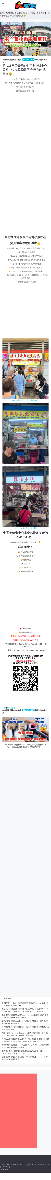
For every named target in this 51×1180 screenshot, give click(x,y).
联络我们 (4, 1169)
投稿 (4, 708)
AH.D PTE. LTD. (18, 1164)
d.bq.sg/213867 (28, 59)
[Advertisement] (25, 119)
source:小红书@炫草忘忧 (25, 528)
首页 (2, 13)
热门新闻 (9, 13)
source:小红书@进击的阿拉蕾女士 (25, 400)
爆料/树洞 (11, 708)
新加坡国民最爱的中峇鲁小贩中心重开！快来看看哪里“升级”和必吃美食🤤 (24, 70)
